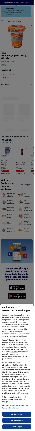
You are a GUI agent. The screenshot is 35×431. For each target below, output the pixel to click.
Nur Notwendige (17, 420)
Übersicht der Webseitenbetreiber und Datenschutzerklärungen (15, 406)
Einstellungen (17, 426)
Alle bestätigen (16, 414)
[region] (17, 367)
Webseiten (13, 315)
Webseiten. (14, 352)
